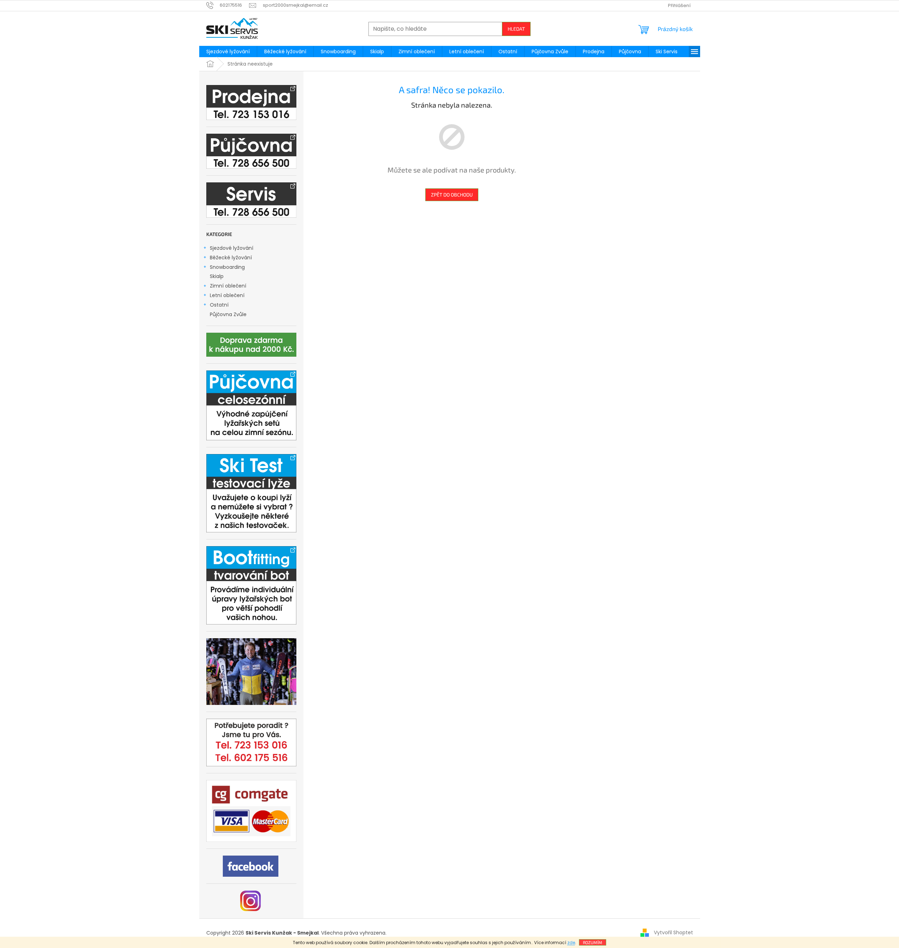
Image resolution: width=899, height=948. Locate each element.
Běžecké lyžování (231, 257)
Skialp (217, 276)
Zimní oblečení (228, 285)
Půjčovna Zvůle (228, 314)
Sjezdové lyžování (231, 248)
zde (571, 943)
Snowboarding (227, 267)
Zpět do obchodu (452, 195)
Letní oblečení (227, 295)
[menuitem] (228, 51)
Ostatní (219, 304)
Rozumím (592, 942)
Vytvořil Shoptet (673, 932)
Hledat (516, 29)
